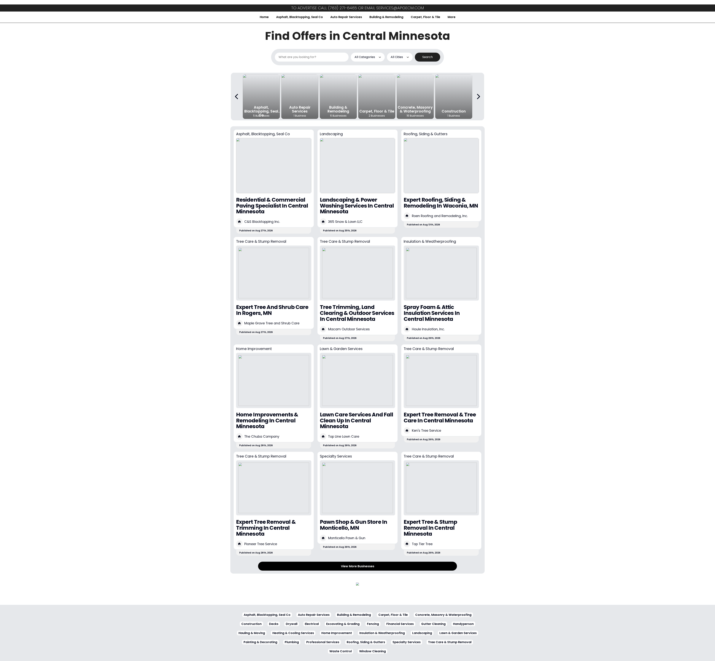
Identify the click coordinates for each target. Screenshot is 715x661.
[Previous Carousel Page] (236, 96)
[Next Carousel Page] (478, 96)
